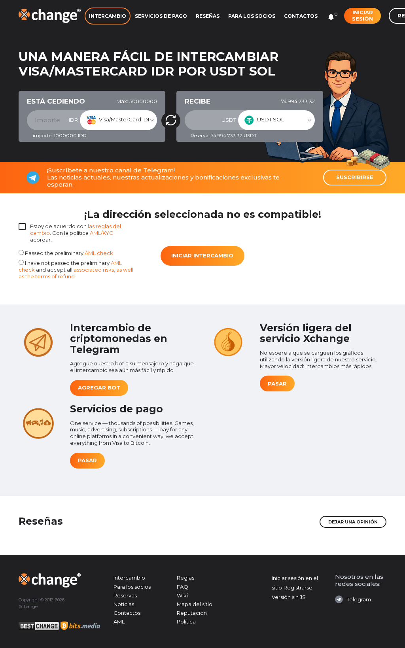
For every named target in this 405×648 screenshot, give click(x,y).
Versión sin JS (289, 597)
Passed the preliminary (68, 253)
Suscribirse (354, 177)
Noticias (124, 604)
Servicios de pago (161, 16)
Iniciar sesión (362, 15)
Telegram (359, 599)
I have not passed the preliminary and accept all (76, 270)
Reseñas (208, 16)
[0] (331, 17)
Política (186, 621)
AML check (99, 253)
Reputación (192, 613)
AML (119, 621)
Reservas (125, 595)
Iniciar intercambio (202, 255)
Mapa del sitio (194, 604)
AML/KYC (101, 233)
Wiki (182, 595)
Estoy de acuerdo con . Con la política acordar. (75, 233)
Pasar (277, 383)
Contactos (301, 16)
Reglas (185, 577)
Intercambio (107, 16)
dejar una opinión (353, 522)
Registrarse (298, 587)
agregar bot (99, 387)
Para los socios (251, 16)
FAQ (182, 587)
